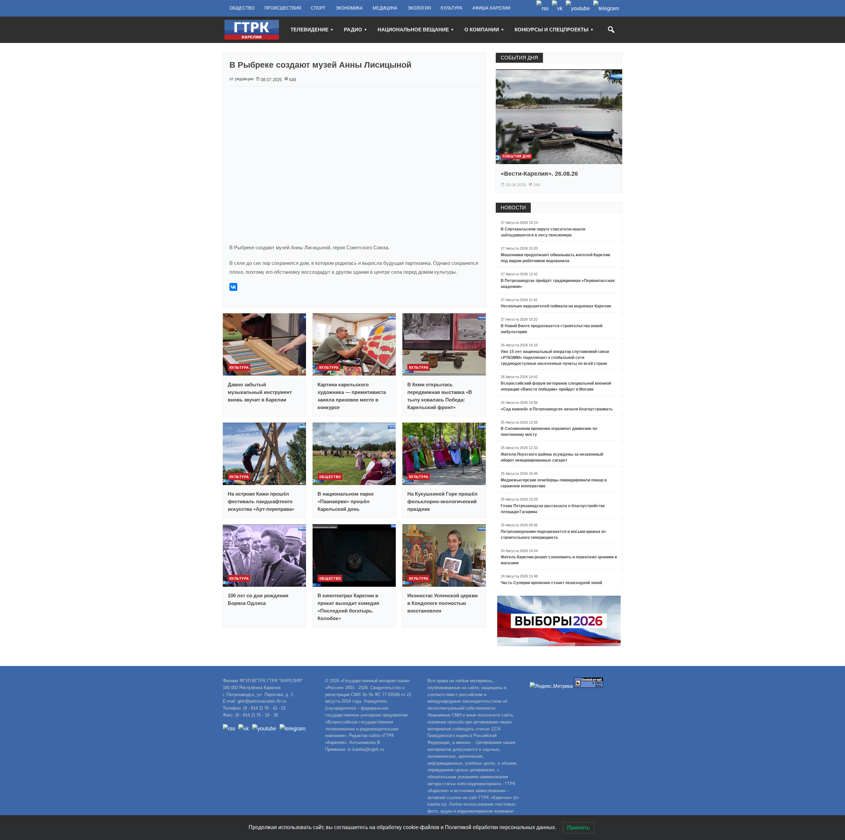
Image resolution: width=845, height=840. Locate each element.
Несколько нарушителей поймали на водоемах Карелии (556, 306)
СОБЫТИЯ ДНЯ (519, 57)
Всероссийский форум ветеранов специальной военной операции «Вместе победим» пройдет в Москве (556, 386)
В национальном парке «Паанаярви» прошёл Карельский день (346, 501)
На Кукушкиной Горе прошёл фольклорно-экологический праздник (442, 501)
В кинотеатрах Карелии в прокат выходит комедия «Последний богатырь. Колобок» (348, 607)
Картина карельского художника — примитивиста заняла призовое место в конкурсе (352, 396)
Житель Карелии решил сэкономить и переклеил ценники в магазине (559, 560)
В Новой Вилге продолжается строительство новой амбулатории (551, 329)
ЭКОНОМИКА (349, 8)
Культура (239, 368)
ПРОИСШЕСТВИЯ (282, 8)
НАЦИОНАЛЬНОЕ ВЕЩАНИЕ (413, 29)
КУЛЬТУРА (451, 8)
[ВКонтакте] (233, 287)
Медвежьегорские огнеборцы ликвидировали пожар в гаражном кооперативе (554, 483)
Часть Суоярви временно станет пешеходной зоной (551, 582)
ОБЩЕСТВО (241, 8)
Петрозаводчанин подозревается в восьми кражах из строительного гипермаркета (553, 534)
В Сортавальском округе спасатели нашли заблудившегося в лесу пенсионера (543, 232)
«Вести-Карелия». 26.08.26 (539, 173)
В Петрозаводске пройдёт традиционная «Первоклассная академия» (558, 283)
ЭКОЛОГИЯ (419, 8)
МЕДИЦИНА (385, 8)
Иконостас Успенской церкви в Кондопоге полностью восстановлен (442, 603)
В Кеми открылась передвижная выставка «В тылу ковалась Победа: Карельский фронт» (439, 396)
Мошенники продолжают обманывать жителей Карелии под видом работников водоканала (555, 258)
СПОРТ (318, 8)
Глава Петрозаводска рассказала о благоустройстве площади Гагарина (553, 509)
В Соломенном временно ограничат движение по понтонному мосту (549, 431)
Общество (330, 477)
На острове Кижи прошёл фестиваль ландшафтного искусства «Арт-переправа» (261, 501)
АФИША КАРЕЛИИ (491, 8)
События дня (516, 156)
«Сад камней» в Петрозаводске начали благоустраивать (557, 409)
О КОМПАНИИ (481, 29)
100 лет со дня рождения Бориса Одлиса (258, 599)
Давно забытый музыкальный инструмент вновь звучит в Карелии (260, 392)
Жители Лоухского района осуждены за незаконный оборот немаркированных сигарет (552, 457)
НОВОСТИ (513, 207)
